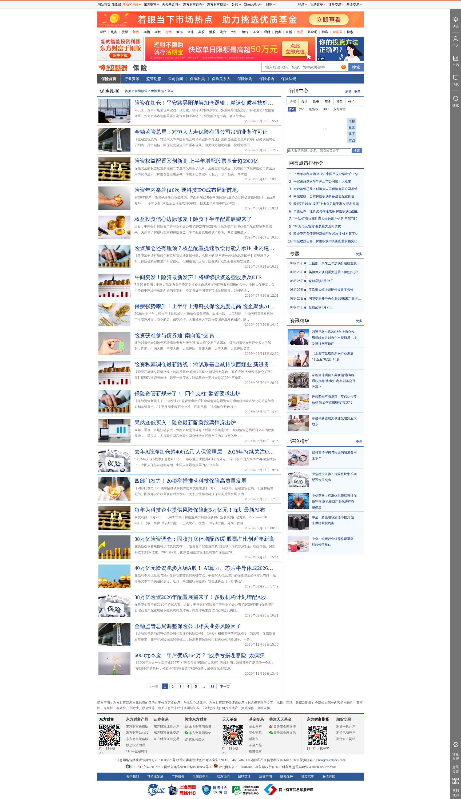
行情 (168, 32)
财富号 (337, 32)
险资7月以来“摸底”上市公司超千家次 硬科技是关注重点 (326, 205)
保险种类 (197, 79)
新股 (136, 32)
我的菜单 (316, 4)
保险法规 (288, 79)
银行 (245, 32)
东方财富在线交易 (166, 732)
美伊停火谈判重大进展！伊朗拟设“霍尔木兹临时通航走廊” (350, 272)
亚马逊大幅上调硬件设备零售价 (331, 290)
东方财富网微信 (200, 733)
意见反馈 (455, 769)
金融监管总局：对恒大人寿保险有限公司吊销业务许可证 (201, 132)
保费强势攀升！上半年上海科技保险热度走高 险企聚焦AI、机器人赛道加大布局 (205, 306)
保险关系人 (221, 79)
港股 (212, 32)
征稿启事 (307, 776)
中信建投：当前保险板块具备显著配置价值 (323, 196)
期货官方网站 (345, 739)
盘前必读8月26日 (321, 281)
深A (301, 109)
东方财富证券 (192, 4)
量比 (352, 127)
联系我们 (223, 776)
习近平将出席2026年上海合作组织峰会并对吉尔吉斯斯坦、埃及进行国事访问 (334, 337)
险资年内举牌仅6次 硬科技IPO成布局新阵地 (186, 190)
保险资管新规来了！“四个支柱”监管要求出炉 (187, 393)
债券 (278, 32)
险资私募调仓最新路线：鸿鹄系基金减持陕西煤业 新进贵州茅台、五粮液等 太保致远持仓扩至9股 (205, 364)
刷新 (348, 91)
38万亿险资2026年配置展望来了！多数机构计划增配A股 (200, 597)
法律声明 (265, 776)
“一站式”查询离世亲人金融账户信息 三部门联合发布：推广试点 (325, 219)
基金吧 (312, 32)
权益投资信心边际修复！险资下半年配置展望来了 (193, 219)
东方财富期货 (318, 719)
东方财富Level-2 (137, 732)
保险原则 (244, 79)
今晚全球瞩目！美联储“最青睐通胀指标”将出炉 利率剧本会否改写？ (333, 381)
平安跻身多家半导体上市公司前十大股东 (322, 181)
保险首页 (108, 79)
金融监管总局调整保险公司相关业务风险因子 (187, 626)
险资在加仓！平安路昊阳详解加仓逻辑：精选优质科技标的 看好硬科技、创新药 (205, 103)
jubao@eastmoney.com (330, 760)
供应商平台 (201, 776)
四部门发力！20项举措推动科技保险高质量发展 (190, 481)
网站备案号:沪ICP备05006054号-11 (188, 767)
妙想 (235, 4)
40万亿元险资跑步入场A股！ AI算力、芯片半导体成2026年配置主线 (205, 568)
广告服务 (178, 776)
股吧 (300, 32)
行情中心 (298, 90)
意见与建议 (197, 739)
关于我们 (132, 776)
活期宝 (254, 739)
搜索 (350, 32)
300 (326, 109)
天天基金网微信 (284, 733)
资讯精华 (299, 320)
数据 (179, 32)
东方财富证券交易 (166, 739)
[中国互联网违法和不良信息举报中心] (289, 789)
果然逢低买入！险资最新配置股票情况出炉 (185, 423)
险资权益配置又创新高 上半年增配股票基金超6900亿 (196, 161)
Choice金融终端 (137, 751)
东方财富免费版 (137, 726)
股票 (125, 32)
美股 (201, 32)
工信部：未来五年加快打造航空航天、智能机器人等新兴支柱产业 (355, 263)
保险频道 (141, 91)
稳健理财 (255, 751)
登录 (301, 4)
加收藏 (116, 4)
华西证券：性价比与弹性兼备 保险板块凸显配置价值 (325, 212)
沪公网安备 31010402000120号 (240, 767)
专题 (295, 253)
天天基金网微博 (284, 727)
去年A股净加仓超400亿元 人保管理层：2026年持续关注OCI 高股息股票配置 (205, 452)
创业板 (314, 109)
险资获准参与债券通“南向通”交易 (174, 335)
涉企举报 (455, 756)
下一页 (225, 687)
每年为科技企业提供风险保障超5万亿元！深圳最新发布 (199, 510)
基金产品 (255, 745)
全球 (190, 32)
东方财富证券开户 (166, 726)
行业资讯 (131, 79)
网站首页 (104, 4)
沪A (292, 109)
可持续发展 (155, 776)
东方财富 (339, 109)
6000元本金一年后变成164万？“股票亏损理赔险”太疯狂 (199, 655)
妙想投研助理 (135, 745)
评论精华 (299, 441)
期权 (157, 32)
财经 (103, 32)
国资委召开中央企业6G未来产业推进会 (336, 298)
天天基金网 (170, 4)
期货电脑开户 (345, 732)
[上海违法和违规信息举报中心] (246, 789)
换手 (352, 134)
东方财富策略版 (137, 739)
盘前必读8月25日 (321, 307)
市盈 (352, 140)
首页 (128, 91)
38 (212, 687)
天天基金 (229, 719)
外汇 (234, 32)
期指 (147, 32)
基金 (256, 32)
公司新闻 (175, 79)
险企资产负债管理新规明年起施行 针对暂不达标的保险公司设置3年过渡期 (325, 234)
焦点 (114, 32)
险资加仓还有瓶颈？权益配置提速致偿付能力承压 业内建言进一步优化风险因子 (205, 248)
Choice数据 (252, 4)
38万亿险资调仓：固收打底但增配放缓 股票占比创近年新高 (204, 539)
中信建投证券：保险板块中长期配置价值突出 (325, 241)
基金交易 (255, 732)
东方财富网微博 (200, 727)
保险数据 (158, 91)
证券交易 (334, 4)
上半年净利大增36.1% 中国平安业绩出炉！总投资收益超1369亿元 (325, 175)
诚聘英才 (244, 776)
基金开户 (255, 726)
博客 (325, 32)
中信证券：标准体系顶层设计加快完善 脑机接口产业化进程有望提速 (334, 501)
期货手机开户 (345, 726)
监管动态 (153, 79)
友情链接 (328, 776)
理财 (267, 32)
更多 (357, 91)
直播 (289, 32)
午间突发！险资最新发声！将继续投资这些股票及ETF (197, 277)
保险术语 (266, 79)
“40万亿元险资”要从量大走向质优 (317, 226)
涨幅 (352, 121)
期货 (223, 32)
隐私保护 (286, 776)
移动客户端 (130, 4)
